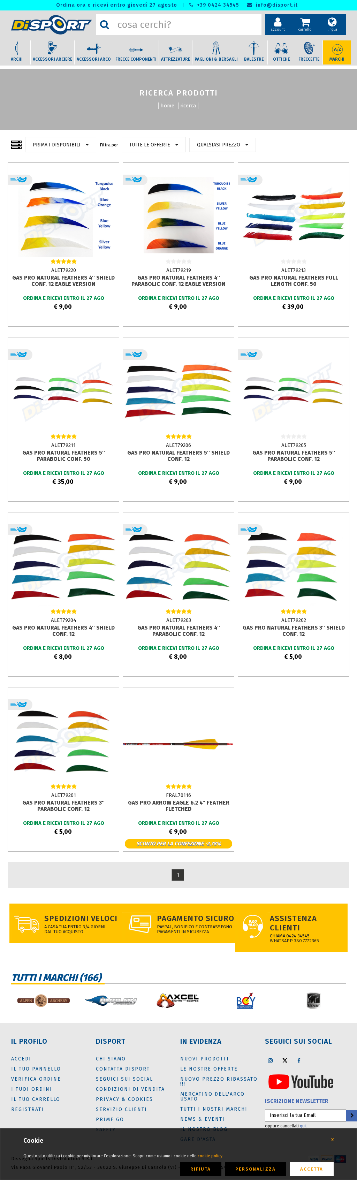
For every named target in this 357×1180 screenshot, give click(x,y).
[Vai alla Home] (51, 25)
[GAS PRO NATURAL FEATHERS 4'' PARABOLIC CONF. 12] (178, 566)
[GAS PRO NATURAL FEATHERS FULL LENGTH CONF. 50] (293, 216)
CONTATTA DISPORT (123, 1069)
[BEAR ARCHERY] (313, 1000)
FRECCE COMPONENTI (136, 59)
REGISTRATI (27, 1109)
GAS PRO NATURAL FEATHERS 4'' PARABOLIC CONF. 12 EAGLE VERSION (178, 280)
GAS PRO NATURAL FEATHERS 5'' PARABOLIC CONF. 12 (293, 455)
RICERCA (188, 105)
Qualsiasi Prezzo (218, 145)
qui (303, 1125)
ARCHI (17, 59)
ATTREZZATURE (175, 59)
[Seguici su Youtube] (301, 1081)
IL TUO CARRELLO (35, 1099)
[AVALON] (110, 1000)
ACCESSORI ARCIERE (52, 59)
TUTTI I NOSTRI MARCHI (214, 1109)
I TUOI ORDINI (31, 1089)
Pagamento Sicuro (195, 918)
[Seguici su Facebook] (299, 1060)
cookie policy (210, 1156)
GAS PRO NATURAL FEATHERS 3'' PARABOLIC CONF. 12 (63, 805)
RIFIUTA (200, 1169)
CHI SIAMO (111, 1059)
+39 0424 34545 (217, 5)
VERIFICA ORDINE (36, 1079)
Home (167, 105)
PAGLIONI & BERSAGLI (216, 59)
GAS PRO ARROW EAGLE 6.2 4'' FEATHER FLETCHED (178, 805)
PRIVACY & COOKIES (124, 1099)
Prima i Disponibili (57, 145)
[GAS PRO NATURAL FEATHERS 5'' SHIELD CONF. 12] (178, 391)
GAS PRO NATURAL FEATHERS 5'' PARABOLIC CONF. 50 (63, 455)
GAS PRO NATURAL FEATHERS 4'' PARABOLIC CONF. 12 (178, 630)
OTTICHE (281, 59)
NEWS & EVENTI (202, 1119)
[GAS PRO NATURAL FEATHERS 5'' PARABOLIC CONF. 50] (63, 391)
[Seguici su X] (284, 1060)
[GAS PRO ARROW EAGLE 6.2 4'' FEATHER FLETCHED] (178, 741)
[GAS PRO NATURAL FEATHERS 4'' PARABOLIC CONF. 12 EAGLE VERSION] (178, 216)
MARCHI (336, 59)
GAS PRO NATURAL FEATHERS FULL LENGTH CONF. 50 (293, 280)
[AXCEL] (178, 1000)
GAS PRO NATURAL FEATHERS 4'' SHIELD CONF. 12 (63, 630)
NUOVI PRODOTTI (204, 1059)
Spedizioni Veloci (80, 918)
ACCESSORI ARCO (94, 59)
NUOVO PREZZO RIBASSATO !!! (219, 1081)
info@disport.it (276, 5)
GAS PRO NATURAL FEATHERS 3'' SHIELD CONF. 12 (294, 630)
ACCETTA (311, 1169)
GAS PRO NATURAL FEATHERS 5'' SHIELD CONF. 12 (178, 455)
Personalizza (255, 1169)
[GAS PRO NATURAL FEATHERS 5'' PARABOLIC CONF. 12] (293, 391)
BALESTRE (254, 59)
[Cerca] (104, 24)
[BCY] (246, 1000)
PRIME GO (110, 1119)
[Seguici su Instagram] (270, 1060)
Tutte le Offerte (149, 145)
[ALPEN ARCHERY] (43, 1000)
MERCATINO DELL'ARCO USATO (212, 1096)
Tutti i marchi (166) (56, 977)
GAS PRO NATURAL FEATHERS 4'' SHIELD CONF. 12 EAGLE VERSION (63, 280)
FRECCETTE (308, 59)
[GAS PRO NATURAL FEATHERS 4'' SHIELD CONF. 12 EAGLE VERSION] (63, 216)
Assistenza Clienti (293, 923)
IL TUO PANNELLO (36, 1069)
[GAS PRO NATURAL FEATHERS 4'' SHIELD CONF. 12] (63, 566)
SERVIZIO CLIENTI (121, 1109)
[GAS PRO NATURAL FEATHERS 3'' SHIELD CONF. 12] (293, 566)
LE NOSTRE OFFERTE (209, 1069)
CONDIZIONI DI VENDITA (130, 1089)
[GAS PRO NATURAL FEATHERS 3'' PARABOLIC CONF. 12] (63, 741)
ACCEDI (21, 1059)
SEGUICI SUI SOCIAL (124, 1079)
